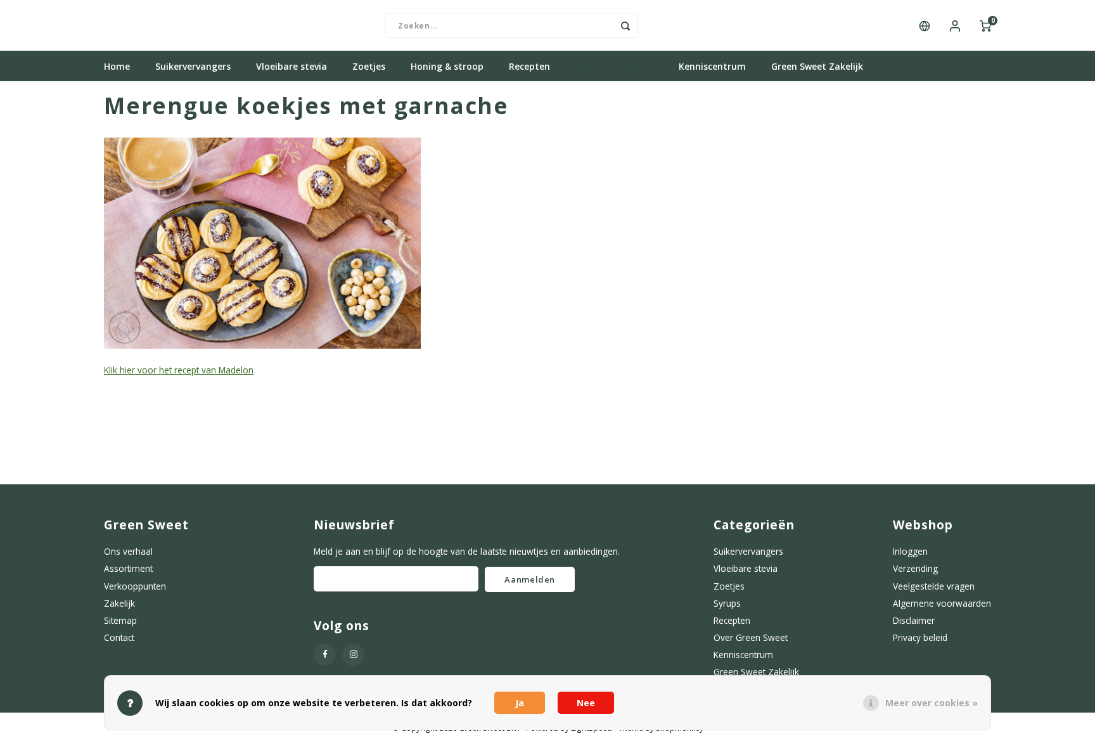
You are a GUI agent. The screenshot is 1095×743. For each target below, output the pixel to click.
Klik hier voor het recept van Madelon (178, 370)
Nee (586, 703)
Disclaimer (914, 620)
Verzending (915, 568)
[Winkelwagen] (985, 25)
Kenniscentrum (712, 66)
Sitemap (120, 620)
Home (117, 66)
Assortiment (128, 568)
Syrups (727, 603)
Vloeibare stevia (291, 66)
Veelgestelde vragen (934, 586)
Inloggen (910, 551)
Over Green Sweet (614, 66)
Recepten (529, 66)
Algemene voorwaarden (942, 603)
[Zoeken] (625, 25)
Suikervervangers (193, 66)
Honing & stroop (447, 66)
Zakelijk (119, 603)
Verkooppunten (135, 586)
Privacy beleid (920, 637)
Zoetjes (368, 66)
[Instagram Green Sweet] (353, 654)
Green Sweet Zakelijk (817, 66)
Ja (519, 703)
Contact (119, 637)
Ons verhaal (128, 551)
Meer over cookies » (931, 703)
